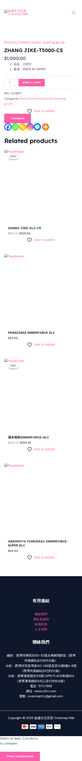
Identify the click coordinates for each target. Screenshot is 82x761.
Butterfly (10, 43)
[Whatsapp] (15, 127)
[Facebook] (8, 127)
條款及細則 (41, 619)
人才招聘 (41, 629)
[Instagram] (30, 127)
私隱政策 (41, 624)
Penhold (24, 43)
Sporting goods (54, 43)
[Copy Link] (22, 127)
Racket (36, 43)
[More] (45, 127)
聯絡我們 (41, 614)
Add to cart (32, 82)
